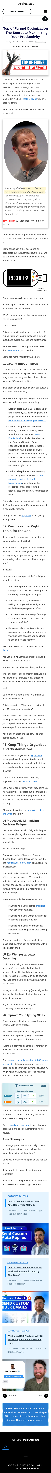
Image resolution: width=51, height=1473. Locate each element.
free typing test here (19, 1125)
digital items (36, 755)
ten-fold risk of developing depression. (27, 420)
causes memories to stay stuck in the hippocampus (25, 479)
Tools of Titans (30, 99)
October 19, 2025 (17, 1262)
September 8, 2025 (18, 1331)
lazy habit (26, 515)
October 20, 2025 (17, 1196)
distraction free (29, 781)
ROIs (5, 650)
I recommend (13, 350)
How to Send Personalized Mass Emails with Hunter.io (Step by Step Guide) (25, 1271)
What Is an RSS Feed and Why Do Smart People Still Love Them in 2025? (25, 1340)
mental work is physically (19, 863)
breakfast (40, 906)
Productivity (40, 42)
